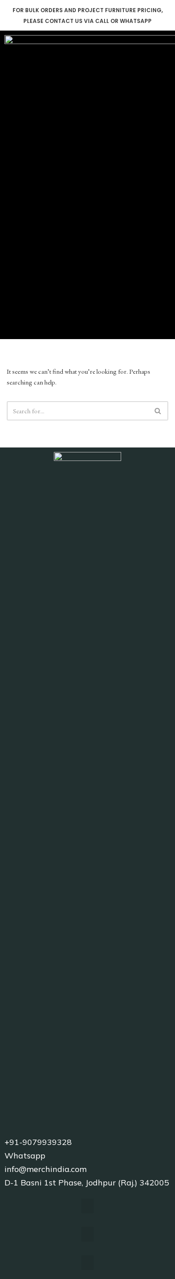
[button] (164, 180)
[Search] (158, 410)
